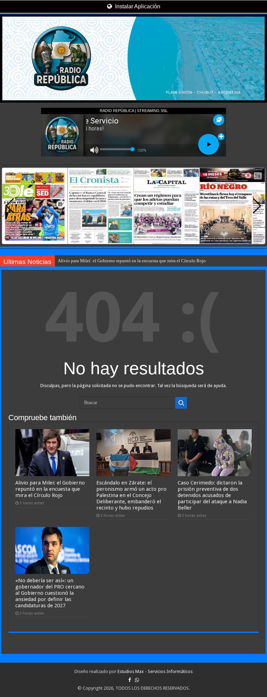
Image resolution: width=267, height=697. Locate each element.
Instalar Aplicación (137, 6)
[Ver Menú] (9, 31)
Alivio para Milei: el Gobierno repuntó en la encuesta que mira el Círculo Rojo (132, 260)
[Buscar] (181, 403)
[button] (257, 206)
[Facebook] (130, 680)
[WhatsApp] (137, 680)
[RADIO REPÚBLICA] (133, 58)
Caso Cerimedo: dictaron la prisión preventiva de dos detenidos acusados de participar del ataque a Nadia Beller (212, 495)
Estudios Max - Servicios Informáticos (155, 671)
